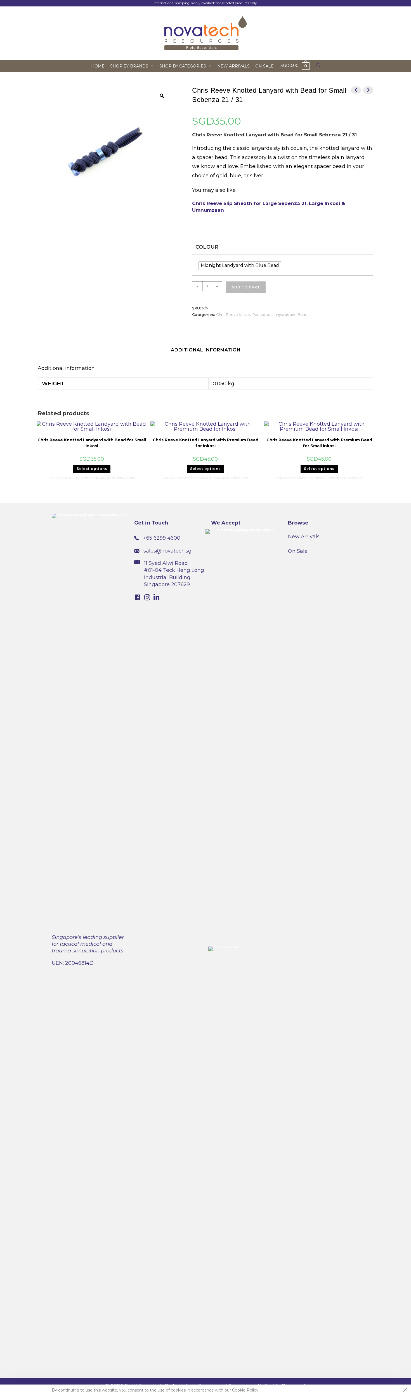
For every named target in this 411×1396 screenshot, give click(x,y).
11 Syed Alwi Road (166, 563)
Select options (92, 469)
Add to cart (246, 287)
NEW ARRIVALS (233, 66)
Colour (206, 247)
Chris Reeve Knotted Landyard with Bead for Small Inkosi (91, 442)
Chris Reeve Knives (233, 314)
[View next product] (368, 90)
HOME (98, 66)
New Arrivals (304, 536)
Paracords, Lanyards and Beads (280, 314)
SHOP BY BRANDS (129, 66)
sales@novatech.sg (167, 551)
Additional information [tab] (205, 350)
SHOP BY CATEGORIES (182, 66)
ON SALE (264, 66)
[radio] (240, 266)
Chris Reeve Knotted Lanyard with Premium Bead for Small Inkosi (319, 442)
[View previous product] (356, 90)
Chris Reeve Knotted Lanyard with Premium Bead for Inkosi (205, 442)
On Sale (298, 551)
